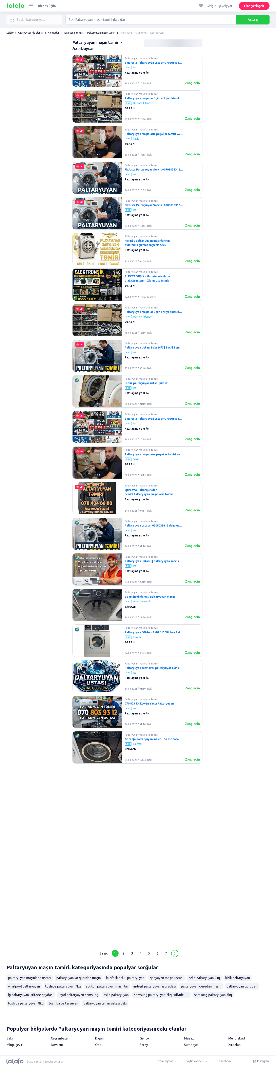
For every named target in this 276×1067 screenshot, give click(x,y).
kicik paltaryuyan (237, 978)
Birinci (104, 953)
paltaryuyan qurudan (241, 986)
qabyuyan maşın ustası (166, 978)
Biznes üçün (47, 6)
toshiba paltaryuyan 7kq (63, 986)
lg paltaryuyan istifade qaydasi (30, 995)
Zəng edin (192, 83)
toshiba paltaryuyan (63, 1003)
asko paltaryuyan (116, 995)
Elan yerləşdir (254, 6)
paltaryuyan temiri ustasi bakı (105, 1003)
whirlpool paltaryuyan (24, 986)
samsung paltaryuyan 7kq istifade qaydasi (162, 995)
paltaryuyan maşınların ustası (29, 978)
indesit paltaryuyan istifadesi (154, 986)
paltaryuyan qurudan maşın (201, 986)
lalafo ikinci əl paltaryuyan (125, 978)
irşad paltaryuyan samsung (78, 995)
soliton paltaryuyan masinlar (107, 986)
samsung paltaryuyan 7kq (213, 995)
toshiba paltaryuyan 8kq (26, 1003)
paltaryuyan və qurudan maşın (78, 978)
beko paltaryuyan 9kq (204, 978)
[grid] (137, 500)
